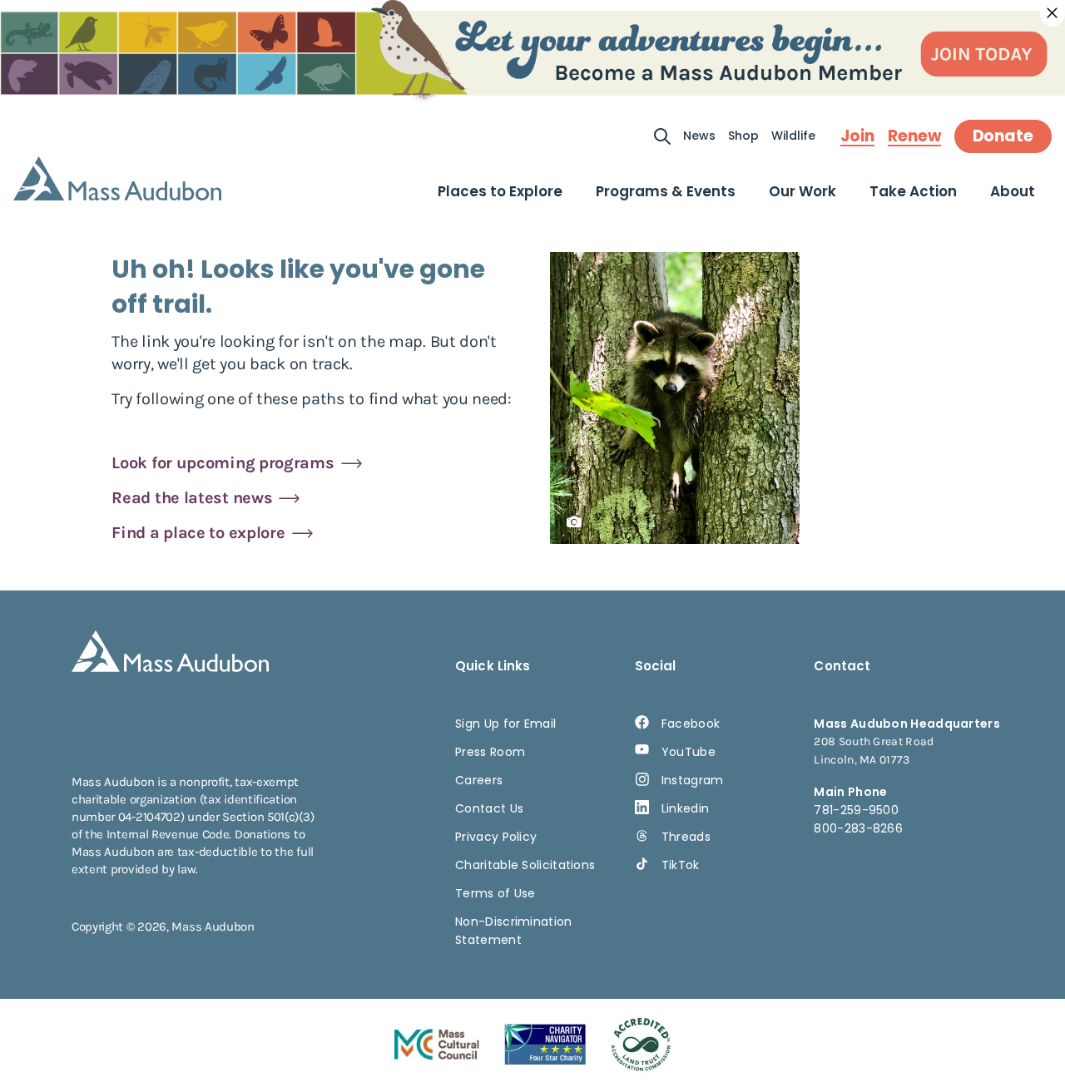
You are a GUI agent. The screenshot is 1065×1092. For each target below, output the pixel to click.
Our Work (802, 191)
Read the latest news (191, 497)
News (699, 135)
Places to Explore (500, 191)
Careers (479, 780)
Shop (743, 135)
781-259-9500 (856, 810)
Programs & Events (666, 191)
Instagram (692, 780)
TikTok (680, 865)
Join (857, 136)
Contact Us (489, 808)
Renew (914, 136)
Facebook (690, 723)
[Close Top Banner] (1052, 13)
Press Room (490, 752)
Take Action (913, 191)
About (1012, 191)
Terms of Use (495, 893)
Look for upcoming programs (222, 462)
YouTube (688, 752)
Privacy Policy (496, 836)
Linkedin (685, 808)
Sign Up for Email (505, 723)
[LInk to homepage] (117, 178)
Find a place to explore (198, 532)
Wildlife (793, 135)
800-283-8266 (858, 828)
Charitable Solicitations (525, 865)
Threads (686, 836)
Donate (1003, 136)
